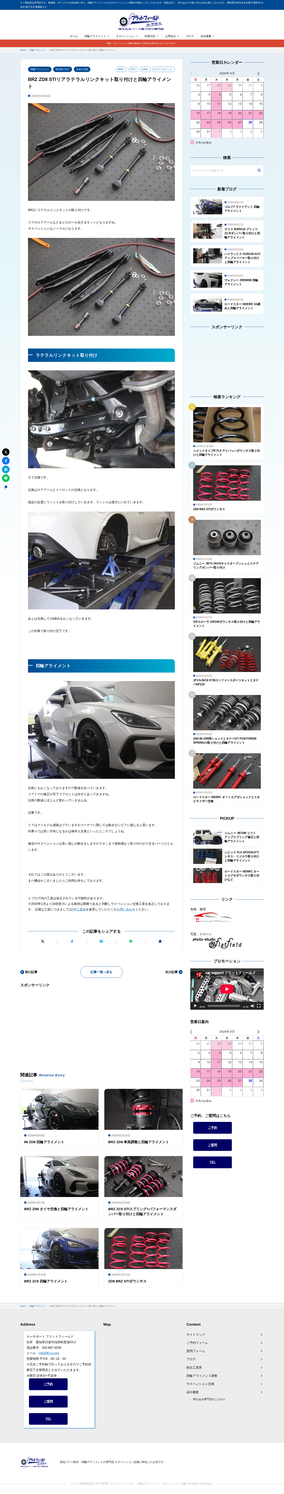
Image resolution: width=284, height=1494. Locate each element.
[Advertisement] (101, 1024)
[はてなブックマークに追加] (101, 941)
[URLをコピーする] (160, 941)
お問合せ (170, 36)
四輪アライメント (95, 36)
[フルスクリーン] (259, 1006)
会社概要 (206, 36)
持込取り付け (63, 69)
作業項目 (150, 36)
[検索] (259, 170)
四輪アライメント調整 (201, 1375)
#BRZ (121, 69)
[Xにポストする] (42, 941)
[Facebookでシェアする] (72, 941)
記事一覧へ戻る (101, 972)
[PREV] (194, 73)
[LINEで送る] (130, 941)
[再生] (195, 1006)
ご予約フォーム (197, 1342)
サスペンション (125, 36)
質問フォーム (195, 1351)
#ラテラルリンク (163, 69)
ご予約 (212, 1127)
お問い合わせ (126, 909)
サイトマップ (195, 1334)
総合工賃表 (194, 1367)
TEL (213, 1162)
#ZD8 (145, 69)
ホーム (74, 36)
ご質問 (212, 1145)
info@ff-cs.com (49, 1353)
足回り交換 (82, 69)
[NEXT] (260, 73)
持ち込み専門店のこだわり (209, 1399)
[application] (227, 989)
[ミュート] (252, 1006)
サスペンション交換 (200, 1383)
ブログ (190, 36)
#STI (132, 69)
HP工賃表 (79, 909)
